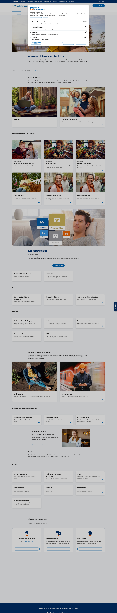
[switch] (85, 27)
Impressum (45, 17)
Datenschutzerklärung (35, 17)
